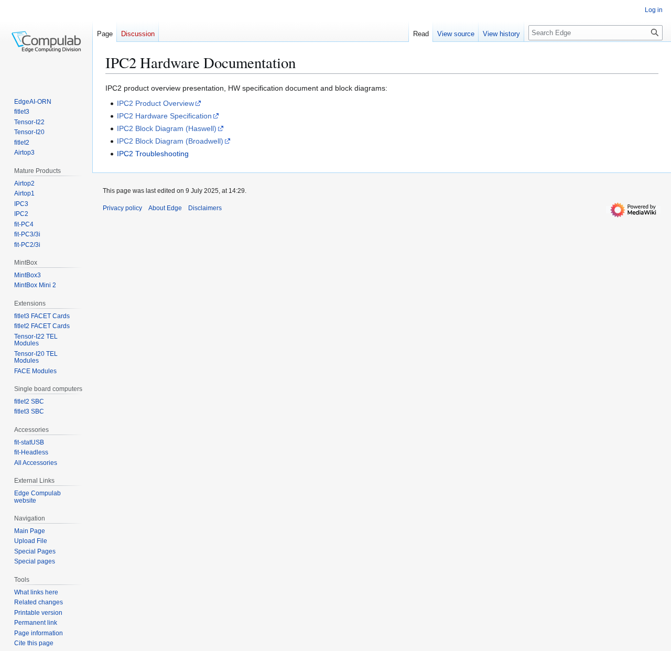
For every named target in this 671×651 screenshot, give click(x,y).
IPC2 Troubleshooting (153, 153)
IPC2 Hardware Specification (164, 116)
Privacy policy (122, 208)
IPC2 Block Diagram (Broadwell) (170, 141)
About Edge (165, 208)
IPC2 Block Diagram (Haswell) (167, 128)
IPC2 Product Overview (155, 103)
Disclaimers (205, 208)
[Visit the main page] (46, 42)
